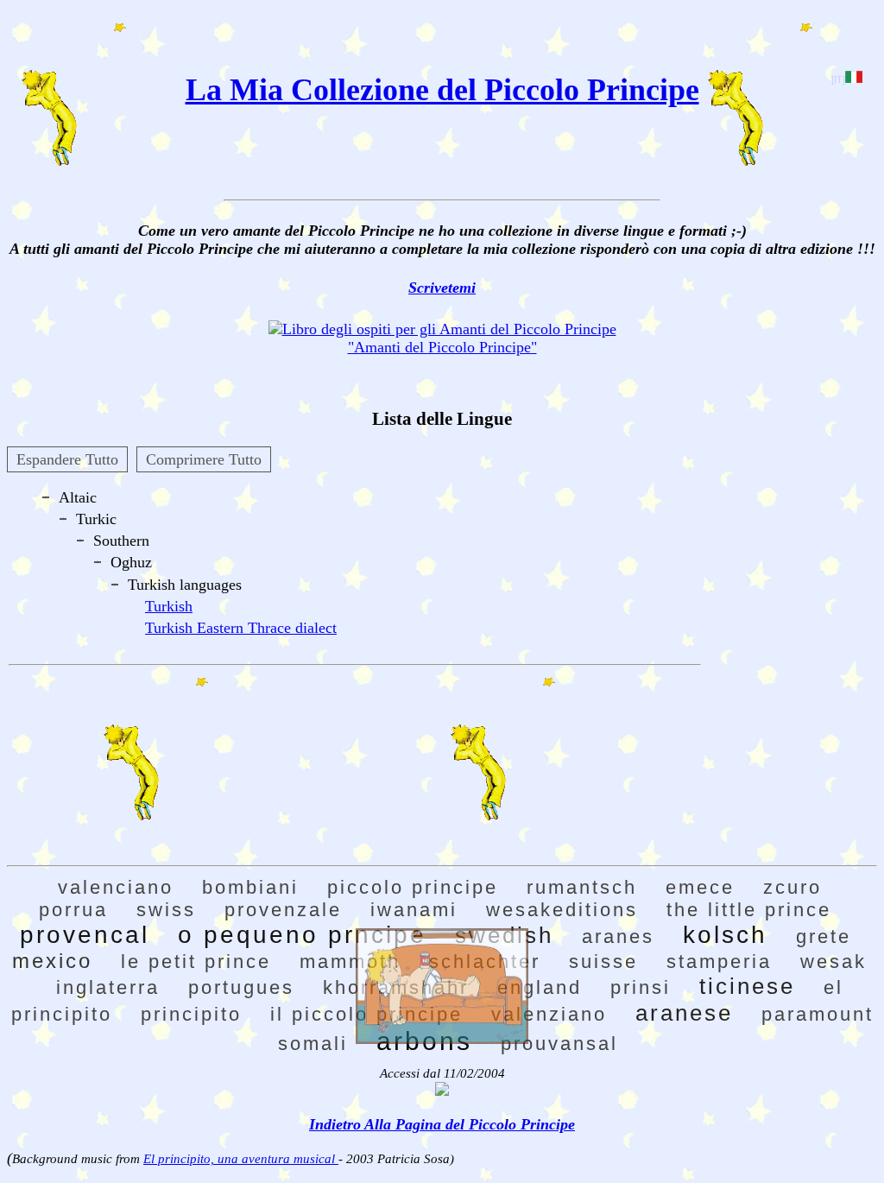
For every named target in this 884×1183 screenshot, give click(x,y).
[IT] (838, 79)
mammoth (350, 961)
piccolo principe (412, 887)
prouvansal (559, 1043)
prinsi (640, 987)
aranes (618, 936)
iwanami (414, 909)
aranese (684, 1013)
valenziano (549, 1014)
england (539, 987)
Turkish (169, 606)
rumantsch (582, 887)
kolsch (725, 934)
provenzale (283, 909)
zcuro (792, 887)
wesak (833, 961)
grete (823, 936)
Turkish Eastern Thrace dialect (241, 627)
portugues (241, 987)
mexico (52, 960)
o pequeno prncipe (302, 934)
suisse (603, 961)
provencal (84, 934)
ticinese (747, 986)
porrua (73, 909)
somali (313, 1043)
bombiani (250, 887)
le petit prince (196, 961)
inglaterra (108, 987)
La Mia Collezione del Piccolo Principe (442, 90)
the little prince (748, 909)
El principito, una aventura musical (240, 1159)
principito (191, 1014)
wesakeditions (562, 909)
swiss (166, 909)
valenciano (116, 887)
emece (700, 887)
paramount (817, 1014)
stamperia (719, 961)
